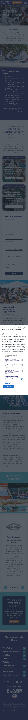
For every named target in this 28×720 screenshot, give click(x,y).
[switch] (22, 360)
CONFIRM (8, 386)
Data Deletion (5, 392)
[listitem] (14, 356)
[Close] (24, 328)
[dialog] (14, 360)
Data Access (14, 392)
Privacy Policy (22, 392)
